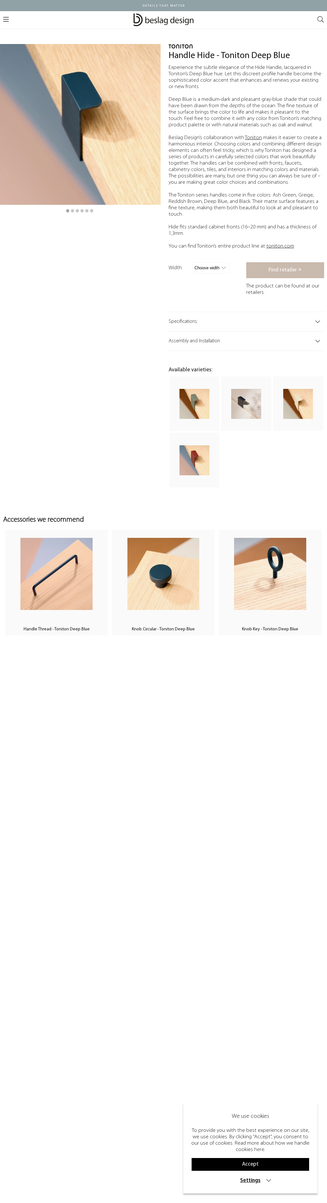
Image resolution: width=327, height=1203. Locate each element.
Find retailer (283, 270)
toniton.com (280, 246)
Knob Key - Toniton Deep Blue (270, 629)
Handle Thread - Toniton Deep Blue (57, 629)
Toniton (253, 137)
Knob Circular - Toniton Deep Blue (163, 629)
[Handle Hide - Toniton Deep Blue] (67, 210)
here (259, 1149)
